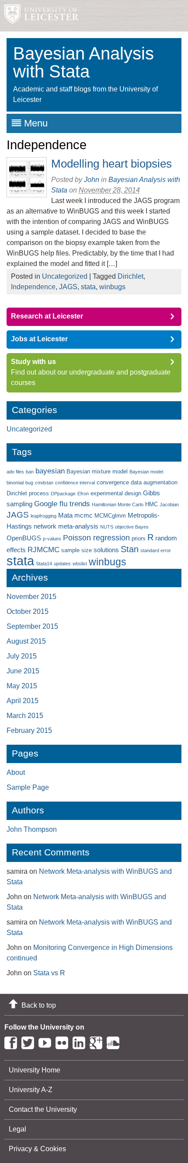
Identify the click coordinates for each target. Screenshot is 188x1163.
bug (29, 482)
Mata (65, 515)
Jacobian (169, 504)
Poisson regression (96, 537)
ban (30, 471)
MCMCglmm (110, 515)
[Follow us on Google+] (98, 1041)
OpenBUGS (24, 538)
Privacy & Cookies (37, 1148)
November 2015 (31, 596)
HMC (151, 504)
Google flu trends (62, 504)
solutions (106, 549)
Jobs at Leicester (39, 339)
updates (62, 563)
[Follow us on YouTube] (47, 1041)
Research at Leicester (47, 316)
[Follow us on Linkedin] (81, 1041)
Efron (83, 493)
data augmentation (154, 482)
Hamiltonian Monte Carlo (117, 504)
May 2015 (22, 686)
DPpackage (63, 493)
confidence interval (75, 482)
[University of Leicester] (39, 16)
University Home (34, 1070)
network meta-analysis (66, 526)
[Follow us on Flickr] (64, 1041)
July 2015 (22, 656)
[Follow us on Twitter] (29, 1041)
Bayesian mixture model (97, 471)
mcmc (83, 515)
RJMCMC (43, 550)
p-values (52, 538)
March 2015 (25, 715)
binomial (15, 482)
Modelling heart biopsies (111, 164)
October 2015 (28, 611)
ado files (15, 471)
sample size (76, 550)
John (91, 179)
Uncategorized (64, 276)
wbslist (80, 563)
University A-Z (30, 1089)
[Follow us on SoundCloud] (115, 1041)
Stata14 (44, 563)
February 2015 (29, 730)
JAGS (68, 287)
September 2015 (32, 626)
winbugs (112, 287)
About (16, 772)
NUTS (106, 526)
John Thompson (32, 829)
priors (139, 538)
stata (88, 287)
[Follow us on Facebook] (12, 1041)
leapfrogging (43, 515)
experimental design (116, 493)
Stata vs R (49, 973)
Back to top (38, 1005)
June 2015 (23, 671)
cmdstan (44, 482)
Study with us (33, 361)
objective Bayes (132, 526)
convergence (113, 482)
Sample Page (28, 787)
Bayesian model (146, 471)
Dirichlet (130, 276)
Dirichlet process (28, 493)
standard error (155, 550)
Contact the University (43, 1109)
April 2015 (22, 700)
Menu (36, 123)
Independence (33, 287)
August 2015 (26, 641)
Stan (130, 549)
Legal (17, 1129)
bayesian (50, 471)
